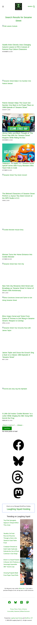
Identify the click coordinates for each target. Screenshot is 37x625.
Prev (4, 425)
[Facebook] (18, 451)
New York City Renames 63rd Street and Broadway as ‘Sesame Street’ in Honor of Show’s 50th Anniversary (18, 288)
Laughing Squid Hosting (18, 509)
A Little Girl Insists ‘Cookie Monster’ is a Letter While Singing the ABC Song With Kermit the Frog (17, 416)
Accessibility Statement (13, 611)
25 (18, 425)
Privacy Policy (13, 609)
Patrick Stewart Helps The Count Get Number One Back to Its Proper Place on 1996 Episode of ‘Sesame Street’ (18, 105)
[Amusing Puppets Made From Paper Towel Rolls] (26, 578)
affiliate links (22, 588)
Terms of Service (22, 609)
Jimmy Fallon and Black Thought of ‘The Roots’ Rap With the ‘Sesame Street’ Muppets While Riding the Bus (17, 135)
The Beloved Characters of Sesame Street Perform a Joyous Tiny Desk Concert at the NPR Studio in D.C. (18, 196)
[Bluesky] (18, 467)
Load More (7, 428)
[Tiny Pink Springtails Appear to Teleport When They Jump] (26, 526)
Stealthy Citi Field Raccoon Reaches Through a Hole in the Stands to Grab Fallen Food (10, 538)
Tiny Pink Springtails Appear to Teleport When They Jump (11, 523)
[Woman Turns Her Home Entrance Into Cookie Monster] (18, 240)
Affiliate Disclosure (25, 611)
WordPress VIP (29, 618)
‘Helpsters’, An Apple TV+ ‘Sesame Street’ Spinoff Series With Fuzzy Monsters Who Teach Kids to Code (18, 165)
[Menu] (3, 6)
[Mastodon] (18, 499)
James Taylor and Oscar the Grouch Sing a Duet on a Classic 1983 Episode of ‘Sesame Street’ (18, 355)
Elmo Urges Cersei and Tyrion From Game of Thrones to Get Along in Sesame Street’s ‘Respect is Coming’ (18, 318)
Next (21, 425)
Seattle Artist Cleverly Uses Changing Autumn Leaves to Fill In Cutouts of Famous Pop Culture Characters (16, 47)
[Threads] (18, 483)
